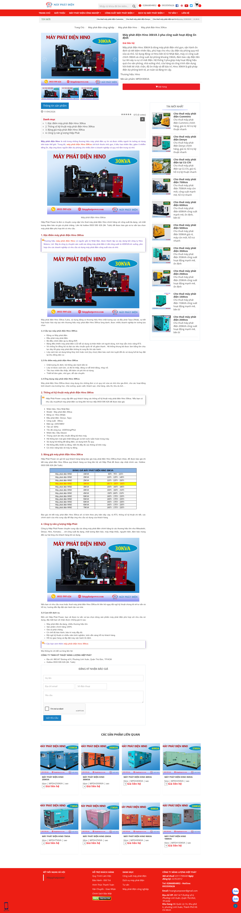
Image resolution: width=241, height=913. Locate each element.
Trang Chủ (79, 27)
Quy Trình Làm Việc (101, 876)
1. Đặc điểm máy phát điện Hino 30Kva (65, 123)
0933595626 (168, 5)
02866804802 (149, 5)
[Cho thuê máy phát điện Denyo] (161, 145)
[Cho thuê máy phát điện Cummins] (161, 122)
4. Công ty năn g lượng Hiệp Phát (62, 132)
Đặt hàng (162, 86)
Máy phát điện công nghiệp (136, 889)
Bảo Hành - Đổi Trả (101, 880)
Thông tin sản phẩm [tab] (55, 105)
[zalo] (235, 899)
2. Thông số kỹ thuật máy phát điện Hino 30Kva (70, 126)
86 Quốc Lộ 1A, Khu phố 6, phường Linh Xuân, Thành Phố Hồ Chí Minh (179, 907)
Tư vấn (126, 884)
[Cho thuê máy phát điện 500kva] (161, 234)
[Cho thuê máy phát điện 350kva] (161, 257)
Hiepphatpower (56, 877)
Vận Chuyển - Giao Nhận (104, 889)
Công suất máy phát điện (134, 876)
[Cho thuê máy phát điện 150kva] (161, 302)
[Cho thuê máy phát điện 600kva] (161, 211)
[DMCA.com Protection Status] (101, 898)
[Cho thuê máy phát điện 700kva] (161, 188)
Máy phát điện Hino (127, 27)
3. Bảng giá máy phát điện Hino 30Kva (65, 129)
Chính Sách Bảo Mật (102, 893)
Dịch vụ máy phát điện (133, 880)
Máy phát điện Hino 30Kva (154, 27)
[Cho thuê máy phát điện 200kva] (161, 325)
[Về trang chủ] (61, 4)
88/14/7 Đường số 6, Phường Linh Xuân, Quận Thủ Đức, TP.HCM (179, 898)
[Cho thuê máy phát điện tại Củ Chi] (161, 166)
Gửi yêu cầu (52, 718)
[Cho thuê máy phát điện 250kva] (161, 280)
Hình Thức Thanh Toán (103, 884)
